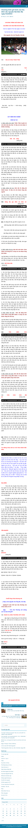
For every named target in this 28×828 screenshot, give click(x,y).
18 (6, 813)
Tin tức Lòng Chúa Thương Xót (7, 784)
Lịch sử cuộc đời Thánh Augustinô (8, 745)
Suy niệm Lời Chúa (5, 762)
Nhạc (2, 788)
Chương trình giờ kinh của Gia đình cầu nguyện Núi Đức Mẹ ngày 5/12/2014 (13, 706)
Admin (12, 16)
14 (17, 811)
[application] (14, 144)
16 (24, 811)
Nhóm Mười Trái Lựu (5, 790)
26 (10, 815)
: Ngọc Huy (15, 825)
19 (10, 813)
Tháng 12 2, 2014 (5, 16)
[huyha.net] (14, 4)
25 (6, 815)
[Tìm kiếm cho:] (14, 725)
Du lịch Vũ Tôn (4, 795)
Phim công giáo (4, 793)
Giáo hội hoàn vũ (4, 767)
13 (14, 811)
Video (2, 760)
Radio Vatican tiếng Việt (6, 769)
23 (24, 813)
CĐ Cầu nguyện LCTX (5, 782)
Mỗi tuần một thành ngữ (6, 775)
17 (3, 813)
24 (3, 815)
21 (17, 813)
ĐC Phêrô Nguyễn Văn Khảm (7, 771)
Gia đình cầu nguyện (5, 780)
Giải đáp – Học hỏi (5, 786)
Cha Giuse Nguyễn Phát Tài (7, 773)
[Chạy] (3, 74)
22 (21, 813)
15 (21, 811)
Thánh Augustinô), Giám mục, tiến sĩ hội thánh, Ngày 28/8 (13, 747)
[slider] (24, 74)
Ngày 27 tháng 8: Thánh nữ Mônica (8, 743)
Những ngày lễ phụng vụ (6, 777)
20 (14, 813)
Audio (2, 756)
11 (6, 811)
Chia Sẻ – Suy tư (4, 758)
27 (14, 815)
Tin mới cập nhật (4, 754)
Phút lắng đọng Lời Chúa (6, 764)
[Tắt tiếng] (21, 74)
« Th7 (2, 820)
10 (3, 811)
